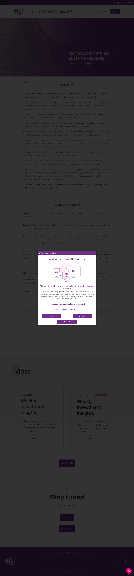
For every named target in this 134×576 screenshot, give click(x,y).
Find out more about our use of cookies (67, 309)
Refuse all (67, 322)
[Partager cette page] (129, 571)
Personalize (82, 316)
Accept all (51, 316)
